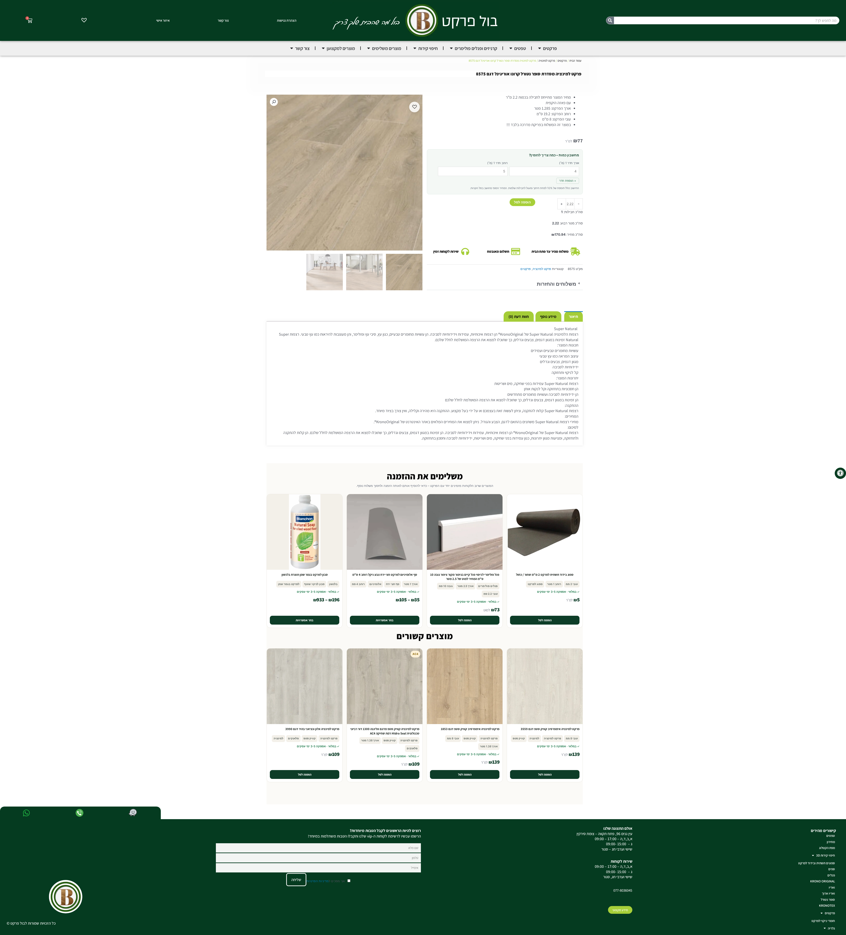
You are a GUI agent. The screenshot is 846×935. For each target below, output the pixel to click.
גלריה (831, 928)
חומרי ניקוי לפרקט (823, 921)
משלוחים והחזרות (556, 284)
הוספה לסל (522, 202)
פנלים (831, 875)
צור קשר (223, 20)
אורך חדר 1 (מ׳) (569, 163)
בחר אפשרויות (384, 620)
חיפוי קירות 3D (825, 855)
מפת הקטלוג (827, 848)
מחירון (831, 842)
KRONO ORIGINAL (822, 881)
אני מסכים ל (326, 881)
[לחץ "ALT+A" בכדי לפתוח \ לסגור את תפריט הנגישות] (840, 473)
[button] (505, 284)
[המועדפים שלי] (84, 21)
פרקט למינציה (547, 61)
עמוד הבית (575, 61)
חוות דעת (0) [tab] (518, 316)
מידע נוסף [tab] (548, 316)
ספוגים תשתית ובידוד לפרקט (816, 863)
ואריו (832, 887)
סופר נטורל (828, 899)
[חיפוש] (610, 20)
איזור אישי (163, 20)
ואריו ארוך (828, 893)
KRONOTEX (827, 905)
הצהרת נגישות (286, 20)
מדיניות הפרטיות (317, 881)
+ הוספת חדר (567, 180)
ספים (831, 869)
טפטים (830, 836)
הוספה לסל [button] (545, 620)
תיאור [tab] (573, 316)
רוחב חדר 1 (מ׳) (497, 163)
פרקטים (562, 61)
